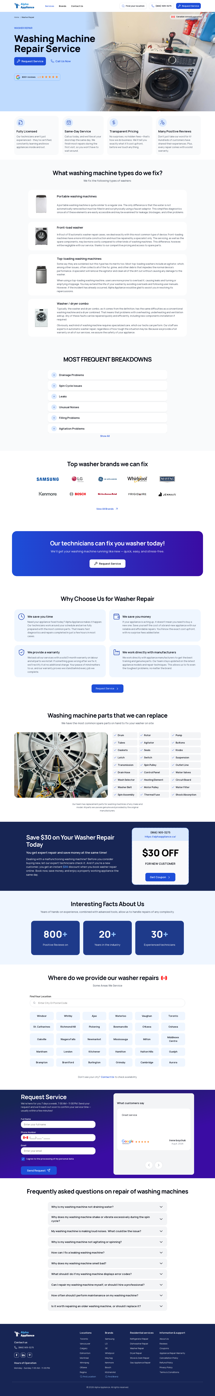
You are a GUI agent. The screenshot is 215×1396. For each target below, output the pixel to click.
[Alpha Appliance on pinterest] (29, 1355)
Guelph (173, 1051)
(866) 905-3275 (160, 832)
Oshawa (173, 1026)
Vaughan (147, 1016)
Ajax (94, 1016)
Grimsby (120, 1062)
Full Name (26, 1119)
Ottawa (146, 1026)
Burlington (94, 1062)
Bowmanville (120, 1026)
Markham (41, 1051)
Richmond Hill (68, 1026)
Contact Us (107, 1077)
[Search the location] (34, 1003)
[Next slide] (158, 1165)
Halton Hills (146, 1051)
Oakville (41, 1039)
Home (16, 17)
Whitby (68, 1016)
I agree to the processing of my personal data (50, 1158)
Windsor (42, 1016)
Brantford (68, 1062)
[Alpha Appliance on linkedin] (23, 1355)
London (68, 1051)
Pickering (94, 1026)
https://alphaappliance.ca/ (160, 836)
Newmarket (94, 1039)
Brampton (42, 1062)
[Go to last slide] (149, 1165)
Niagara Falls (68, 1039)
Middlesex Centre (173, 1039)
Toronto (173, 1016)
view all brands (105, 508)
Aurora (173, 1062)
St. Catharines (41, 1026)
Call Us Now (63, 61)
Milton (146, 1039)
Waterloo (120, 1016)
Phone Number (28, 1132)
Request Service (190, 6)
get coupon (158, 877)
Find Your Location (40, 996)
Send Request (36, 1170)
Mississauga (120, 1039)
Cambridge (147, 1062)
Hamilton (120, 1051)
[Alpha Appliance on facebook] (16, 1355)
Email (23, 1145)
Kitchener (94, 1051)
